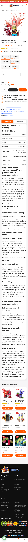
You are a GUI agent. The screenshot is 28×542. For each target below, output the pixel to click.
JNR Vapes (16, 482)
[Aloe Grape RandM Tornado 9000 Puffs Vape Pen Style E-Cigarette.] (20, 393)
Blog (2, 487)
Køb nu (22, 90)
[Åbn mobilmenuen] (1, 5)
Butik (2, 482)
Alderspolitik (17, 502)
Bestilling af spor (5, 502)
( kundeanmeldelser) (13, 48)
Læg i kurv (12, 90)
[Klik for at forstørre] (4, 34)
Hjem (2, 10)
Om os (2, 484)
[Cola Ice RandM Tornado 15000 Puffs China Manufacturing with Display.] (20, 417)
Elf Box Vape (17, 489)
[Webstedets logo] (14, 5)
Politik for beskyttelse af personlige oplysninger (20, 505)
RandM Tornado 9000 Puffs (13, 10)
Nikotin (3, 72)
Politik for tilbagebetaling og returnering (18, 510)
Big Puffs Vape (8, 109)
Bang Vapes (16, 484)
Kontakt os (3, 510)
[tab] (7, 121)
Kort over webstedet (6, 507)
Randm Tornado (9, 115)
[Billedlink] (10, 469)
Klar (3, 77)
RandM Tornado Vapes (19, 479)
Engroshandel (4, 505)
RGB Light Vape (8, 113)
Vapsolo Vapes (17, 487)
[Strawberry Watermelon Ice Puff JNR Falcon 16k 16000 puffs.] (7, 393)
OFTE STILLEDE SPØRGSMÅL (5, 490)
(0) (8, 427)
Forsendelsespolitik (19, 514)
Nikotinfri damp (12, 111)
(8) (8, 403)
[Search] (4, 5)
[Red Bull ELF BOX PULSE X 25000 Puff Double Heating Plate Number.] (7, 417)
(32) (22, 403)
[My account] (22, 5)
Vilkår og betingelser (19, 517)
